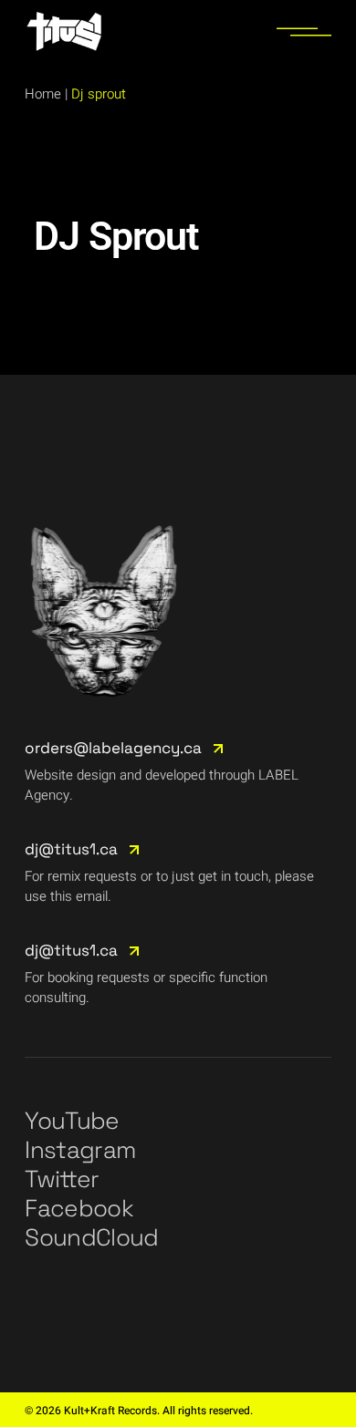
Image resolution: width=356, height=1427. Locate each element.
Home (43, 94)
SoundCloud (92, 1237)
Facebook (79, 1208)
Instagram (80, 1149)
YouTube (72, 1120)
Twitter (62, 1178)
